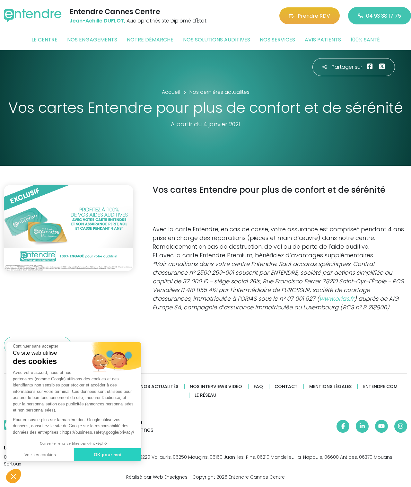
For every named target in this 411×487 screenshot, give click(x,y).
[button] (13, 476)
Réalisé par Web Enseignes (157, 477)
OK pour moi (107, 454)
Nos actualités (159, 386)
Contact (286, 386)
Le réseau (205, 395)
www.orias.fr (336, 299)
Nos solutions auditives (216, 39)
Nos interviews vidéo (216, 386)
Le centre (44, 39)
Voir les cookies (40, 454)
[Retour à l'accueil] (33, 15)
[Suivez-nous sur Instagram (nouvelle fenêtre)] (400, 426)
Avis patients (323, 39)
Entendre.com (380, 386)
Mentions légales (330, 386)
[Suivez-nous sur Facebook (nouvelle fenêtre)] (343, 426)
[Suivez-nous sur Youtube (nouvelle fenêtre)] (381, 426)
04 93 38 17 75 (383, 16)
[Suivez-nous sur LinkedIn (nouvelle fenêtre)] (362, 426)
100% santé (365, 39)
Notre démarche (150, 39)
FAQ (258, 386)
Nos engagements (92, 39)
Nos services (277, 39)
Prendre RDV (314, 16)
